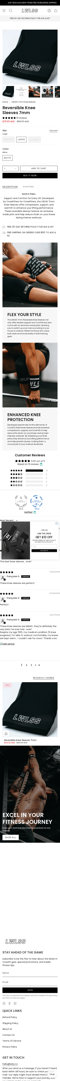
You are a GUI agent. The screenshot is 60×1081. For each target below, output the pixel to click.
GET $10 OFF (44, 551)
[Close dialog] (56, 523)
